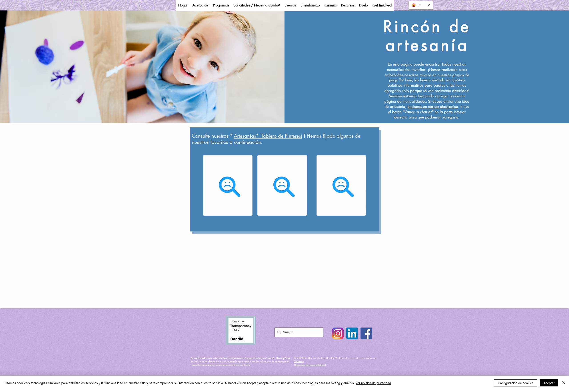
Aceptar (549, 383)
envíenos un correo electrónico (432, 106)
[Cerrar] (563, 382)
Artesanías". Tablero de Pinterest (268, 136)
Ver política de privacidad (373, 383)
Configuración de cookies (515, 383)
